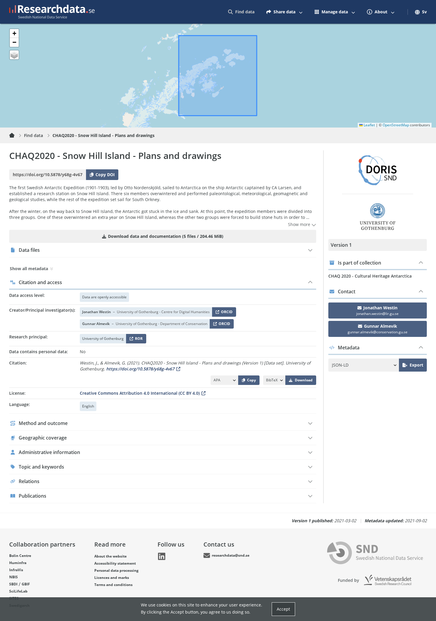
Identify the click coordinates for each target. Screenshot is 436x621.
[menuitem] (241, 12)
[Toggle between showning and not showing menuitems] (301, 11)
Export (416, 365)
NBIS (13, 576)
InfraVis (16, 569)
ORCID (225, 313)
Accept (283, 609)
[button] (14, 33)
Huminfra (17, 562)
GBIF (26, 584)
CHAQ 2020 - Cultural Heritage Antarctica (370, 276)
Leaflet (369, 125)
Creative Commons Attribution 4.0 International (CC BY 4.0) (140, 393)
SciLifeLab (18, 591)
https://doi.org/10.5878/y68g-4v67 (140, 369)
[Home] (15, 135)
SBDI (13, 584)
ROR (137, 339)
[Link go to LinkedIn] (161, 556)
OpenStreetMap (396, 125)
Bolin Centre (20, 555)
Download (304, 380)
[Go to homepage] (52, 11)
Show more (299, 224)
